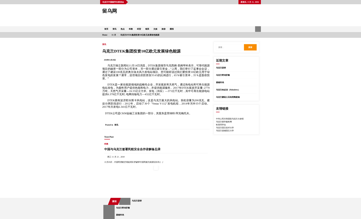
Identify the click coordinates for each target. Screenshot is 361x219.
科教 (131, 29)
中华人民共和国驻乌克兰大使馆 (230, 119)
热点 (123, 29)
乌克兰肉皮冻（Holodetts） (228, 90)
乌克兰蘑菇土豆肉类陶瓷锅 (228, 97)
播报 (172, 29)
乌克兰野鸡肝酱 (223, 75)
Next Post (109, 137)
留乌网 (109, 11)
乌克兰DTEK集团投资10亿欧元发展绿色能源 (141, 51)
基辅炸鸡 (220, 82)
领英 (147, 29)
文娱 (155, 29)
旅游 (164, 29)
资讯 (114, 29)
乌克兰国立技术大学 (225, 128)
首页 (106, 29)
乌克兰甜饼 (221, 68)
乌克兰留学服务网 (224, 122)
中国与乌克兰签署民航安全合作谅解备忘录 (132, 149)
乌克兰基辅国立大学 (225, 131)
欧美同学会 (221, 125)
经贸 (139, 29)
